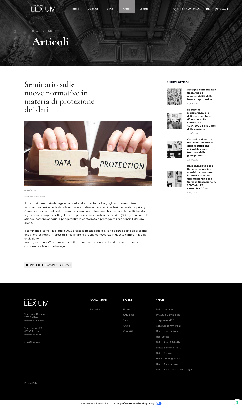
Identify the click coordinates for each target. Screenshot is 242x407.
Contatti (143, 8)
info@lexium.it (218, 9)
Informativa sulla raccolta (94, 403)
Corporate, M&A (165, 320)
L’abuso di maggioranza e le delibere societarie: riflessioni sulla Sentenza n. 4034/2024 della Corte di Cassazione (201, 119)
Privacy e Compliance (168, 315)
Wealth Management (168, 358)
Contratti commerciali (168, 326)
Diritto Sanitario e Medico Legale (174, 369)
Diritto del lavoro (165, 309)
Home (75, 8)
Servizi (110, 8)
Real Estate (162, 336)
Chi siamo (93, 8)
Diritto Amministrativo (169, 342)
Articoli (127, 8)
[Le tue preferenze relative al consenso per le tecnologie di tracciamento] (237, 402)
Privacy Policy (31, 383)
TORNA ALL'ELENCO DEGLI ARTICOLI (49, 265)
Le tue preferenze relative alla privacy (133, 403)
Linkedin (95, 309)
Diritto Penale (164, 353)
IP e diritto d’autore (167, 331)
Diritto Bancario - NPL (168, 347)
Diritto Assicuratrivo (167, 364)
